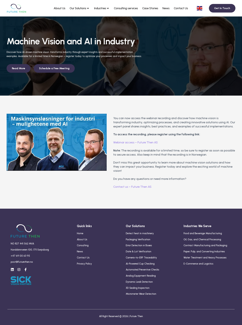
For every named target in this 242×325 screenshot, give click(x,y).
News (166, 8)
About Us (59, 8)
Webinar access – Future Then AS (135, 142)
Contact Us (181, 8)
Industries (100, 8)
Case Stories (150, 8)
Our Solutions (78, 8)
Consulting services (126, 8)
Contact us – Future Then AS (132, 187)
